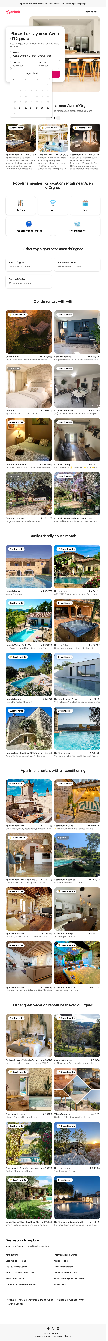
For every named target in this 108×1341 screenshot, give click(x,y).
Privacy (38, 1336)
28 (42, 108)
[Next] (58, 118)
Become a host (91, 11)
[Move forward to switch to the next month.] (47, 73)
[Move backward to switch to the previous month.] (15, 73)
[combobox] (35, 55)
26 (31, 108)
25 (26, 108)
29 (48, 108)
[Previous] (48, 118)
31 (20, 113)
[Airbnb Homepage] (13, 11)
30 (15, 113)
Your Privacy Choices (61, 1336)
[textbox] (23, 65)
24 (20, 108)
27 (37, 108)
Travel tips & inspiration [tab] (38, 1246)
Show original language (75, 3)
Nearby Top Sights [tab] (14, 1246)
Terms (47, 1336)
